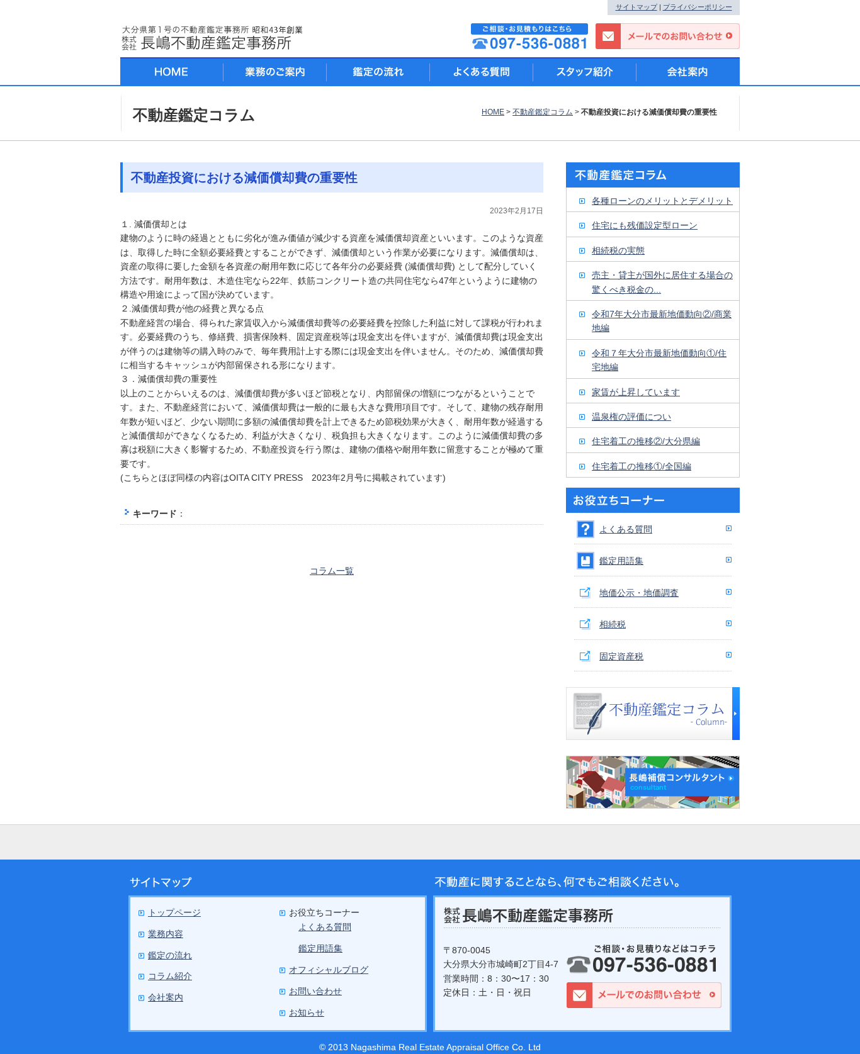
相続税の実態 (618, 250)
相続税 (612, 624)
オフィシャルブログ (328, 970)
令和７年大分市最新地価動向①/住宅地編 (659, 360)
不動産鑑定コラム (542, 112)
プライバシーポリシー (697, 7)
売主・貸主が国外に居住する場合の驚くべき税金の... (662, 282)
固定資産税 (621, 656)
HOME (493, 112)
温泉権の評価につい (631, 417)
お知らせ (306, 1012)
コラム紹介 (170, 976)
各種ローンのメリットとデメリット (662, 201)
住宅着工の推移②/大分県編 (646, 441)
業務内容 (165, 934)
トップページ (174, 912)
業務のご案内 (275, 71)
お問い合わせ (315, 991)
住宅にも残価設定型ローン (645, 225)
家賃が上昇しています (636, 392)
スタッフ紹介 (585, 71)
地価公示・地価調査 (639, 593)
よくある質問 (625, 529)
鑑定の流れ (378, 71)
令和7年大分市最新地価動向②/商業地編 (662, 321)
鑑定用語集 (621, 561)
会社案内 (688, 71)
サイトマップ (636, 7)
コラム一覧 (332, 571)
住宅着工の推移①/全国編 (641, 466)
